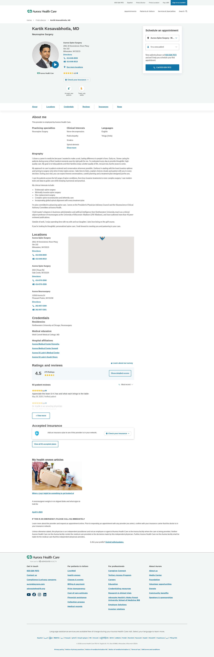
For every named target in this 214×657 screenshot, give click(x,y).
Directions (67, 55)
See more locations (75, 67)
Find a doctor (41, 20)
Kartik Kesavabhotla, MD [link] (60, 20)
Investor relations (116, 609)
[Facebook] (34, 595)
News (119, 107)
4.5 (75, 73)
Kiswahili (152, 638)
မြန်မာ (51, 638)
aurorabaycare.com (36, 584)
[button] (55, 64)
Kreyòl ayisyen (83, 638)
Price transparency (76, 589)
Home (29, 20)
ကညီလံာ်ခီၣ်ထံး (104, 638)
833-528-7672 (119, 2)
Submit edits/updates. (114, 542)
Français (67, 638)
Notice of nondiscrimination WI (96, 649)
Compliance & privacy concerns (41, 580)
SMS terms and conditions (151, 649)
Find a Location (154, 2)
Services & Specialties (166, 11)
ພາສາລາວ (118, 638)
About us (153, 571)
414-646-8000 (72, 58)
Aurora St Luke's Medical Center (45, 353)
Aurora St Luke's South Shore (45, 357)
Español (130, 2)
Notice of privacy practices (74, 649)
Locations (50, 107)
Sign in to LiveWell (178, 2)
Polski (124, 638)
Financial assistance (77, 597)
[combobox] (162, 47)
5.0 (43, 391)
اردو (167, 638)
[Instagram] (39, 595)
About (34, 107)
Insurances (103, 107)
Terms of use (135, 649)
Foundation (154, 580)
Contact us (32, 575)
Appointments (130, 11)
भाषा (90, 638)
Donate (152, 589)
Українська (161, 638)
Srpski (145, 638)
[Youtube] (29, 595)
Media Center (155, 575)
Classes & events (75, 580)
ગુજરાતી (74, 638)
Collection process (76, 602)
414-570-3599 (41, 284)
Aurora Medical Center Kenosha (45, 344)
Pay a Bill (166, 2)
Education (113, 584)
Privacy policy (59, 649)
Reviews (86, 107)
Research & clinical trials (119, 593)
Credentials (69, 107)
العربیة (46, 638)
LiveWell (72, 571)
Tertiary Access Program (119, 575)
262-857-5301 (41, 310)
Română (131, 638)
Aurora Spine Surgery (72, 43)
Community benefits (159, 593)
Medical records (75, 606)
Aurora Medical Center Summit (45, 348)
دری (62, 638)
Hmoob (95, 638)
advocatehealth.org (36, 589)
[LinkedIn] (45, 595)
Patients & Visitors (147, 11)
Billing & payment (76, 584)
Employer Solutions (117, 605)
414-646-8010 (72, 62)
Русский (138, 638)
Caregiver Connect (117, 571)
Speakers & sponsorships (161, 597)
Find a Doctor (140, 2)
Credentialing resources (119, 589)
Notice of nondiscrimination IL (119, 649)
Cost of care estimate (78, 593)
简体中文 (56, 638)
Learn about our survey (123, 363)
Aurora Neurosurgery (41, 291)
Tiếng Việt (173, 638)
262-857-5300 (41, 306)
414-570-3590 (41, 280)
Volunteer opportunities (160, 584)
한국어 (112, 638)
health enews (74, 575)
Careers (112, 580)
